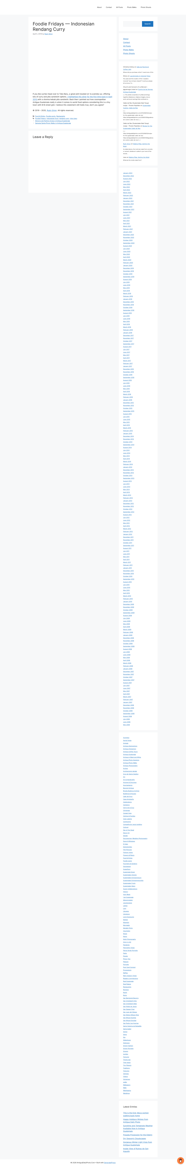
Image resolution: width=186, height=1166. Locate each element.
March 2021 (127, 226)
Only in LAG (127, 942)
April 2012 (126, 526)
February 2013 (128, 498)
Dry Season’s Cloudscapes (134, 1138)
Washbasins (127, 1090)
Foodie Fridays (40, 118)
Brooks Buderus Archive (131, 791)
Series (125, 1032)
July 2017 (126, 349)
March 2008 (127, 663)
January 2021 (127, 232)
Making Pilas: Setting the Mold (139, 157)
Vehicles (126, 1074)
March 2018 (127, 327)
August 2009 (127, 615)
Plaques (125, 962)
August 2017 (127, 346)
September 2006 (128, 713)
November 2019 (128, 271)
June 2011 (126, 554)
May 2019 (126, 288)
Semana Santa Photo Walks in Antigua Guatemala (53, 123)
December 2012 (128, 503)
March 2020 (127, 260)
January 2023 (127, 173)
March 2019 (127, 293)
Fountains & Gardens (130, 864)
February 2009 (128, 632)
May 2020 (126, 254)
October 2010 (127, 576)
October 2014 (127, 442)
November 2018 (128, 304)
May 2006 (126, 725)
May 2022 (126, 187)
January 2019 (127, 299)
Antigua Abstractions (130, 746)
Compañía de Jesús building (132, 824)
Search (148, 24)
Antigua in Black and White (132, 757)
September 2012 (128, 512)
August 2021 (127, 212)
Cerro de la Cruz (128, 807)
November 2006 (128, 708)
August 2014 (127, 447)
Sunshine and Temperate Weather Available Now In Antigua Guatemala (138, 1128)
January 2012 (127, 534)
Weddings (126, 1093)
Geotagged (127, 866)
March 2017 (127, 360)
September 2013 (128, 478)
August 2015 (127, 414)
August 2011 (127, 548)
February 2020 (128, 262)
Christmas (126, 810)
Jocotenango (127, 903)
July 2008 (126, 652)
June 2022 (126, 184)
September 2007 (128, 680)
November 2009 (128, 607)
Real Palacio (127, 984)
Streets (125, 1051)
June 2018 (126, 318)
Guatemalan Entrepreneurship (133, 880)
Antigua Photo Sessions (131, 760)
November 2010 (128, 573)
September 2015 (128, 411)
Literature (126, 914)
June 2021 (126, 218)
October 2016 (127, 374)
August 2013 (127, 481)
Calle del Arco (127, 796)
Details (125, 836)
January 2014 (127, 467)
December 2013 (128, 470)
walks (125, 1082)
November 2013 (128, 473)
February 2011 (128, 565)
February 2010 (128, 599)
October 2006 (128, 711)
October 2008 (128, 643)
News (125, 936)
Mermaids (126, 925)
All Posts (119, 7)
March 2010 (127, 596)
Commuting (127, 822)
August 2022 (127, 178)
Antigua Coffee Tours (130, 751)
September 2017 (128, 344)
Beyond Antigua (128, 788)
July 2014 (126, 450)
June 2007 (126, 688)
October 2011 (127, 543)
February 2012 (128, 531)
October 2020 (128, 240)
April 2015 (126, 425)
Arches (125, 768)
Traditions (126, 1068)
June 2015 (126, 419)
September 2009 (128, 613)
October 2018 (127, 307)
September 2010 (128, 579)
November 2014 (128, 439)
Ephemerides (127, 847)
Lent (124, 908)
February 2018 (128, 330)
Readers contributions (130, 978)
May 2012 (126, 523)
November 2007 (128, 674)
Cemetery (126, 805)
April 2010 (126, 593)
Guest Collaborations (130, 889)
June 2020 (126, 251)
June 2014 (126, 453)
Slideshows (127, 1040)
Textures (126, 1057)
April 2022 (126, 190)
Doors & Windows (129, 841)
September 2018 (128, 310)
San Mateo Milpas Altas (131, 1015)
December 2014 (128, 436)
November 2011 (128, 540)
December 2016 (128, 369)
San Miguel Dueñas (129, 1018)
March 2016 (127, 394)
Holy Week (126, 894)
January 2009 (127, 635)
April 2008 (126, 660)
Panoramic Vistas (129, 948)
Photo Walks (131, 7)
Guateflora (126, 869)
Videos (125, 1076)
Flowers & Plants (128, 855)
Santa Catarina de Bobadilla (132, 1026)
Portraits (126, 964)
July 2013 (126, 484)
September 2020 (128, 243)
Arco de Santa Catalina (130, 774)
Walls (124, 1088)
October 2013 (127, 475)
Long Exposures (128, 917)
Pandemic (126, 945)
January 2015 (127, 433)
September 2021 (128, 209)
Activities (126, 737)
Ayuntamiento (127, 785)
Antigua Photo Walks (130, 763)
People (125, 956)
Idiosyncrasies (128, 900)
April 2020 (126, 257)
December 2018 (128, 302)
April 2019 (126, 290)
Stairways (126, 1043)
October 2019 (127, 274)
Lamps (125, 906)
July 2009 (126, 618)
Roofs (125, 992)
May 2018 (126, 321)
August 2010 (127, 582)
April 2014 (126, 459)
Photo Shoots (146, 7)
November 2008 (128, 641)
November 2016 (128, 372)
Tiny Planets (127, 1065)
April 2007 (126, 694)
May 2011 (126, 557)
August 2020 (127, 246)
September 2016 (128, 377)
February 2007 (128, 699)
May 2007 (126, 691)
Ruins (125, 995)
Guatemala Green (129, 872)
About (99, 7)
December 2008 (128, 638)
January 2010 (127, 601)
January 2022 (127, 198)
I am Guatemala (128, 897)
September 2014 (128, 445)
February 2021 (128, 229)
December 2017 (128, 335)
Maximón (126, 922)
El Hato (125, 844)
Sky (124, 1037)
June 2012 (126, 520)
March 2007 (127, 697)
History (125, 892)
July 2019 (126, 282)
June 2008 (126, 655)
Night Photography (129, 939)
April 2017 (126, 358)
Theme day (127, 1060)
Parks (125, 953)
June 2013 (126, 487)
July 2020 (126, 248)
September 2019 (128, 276)
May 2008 (126, 657)
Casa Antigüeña (128, 799)
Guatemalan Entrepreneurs (132, 878)
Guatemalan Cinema (129, 875)
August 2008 (127, 649)
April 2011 (126, 559)
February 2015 (128, 431)
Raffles (125, 973)
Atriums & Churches (129, 782)
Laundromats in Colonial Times (140, 76)
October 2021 (127, 206)
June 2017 (126, 352)
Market (125, 920)
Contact (109, 7)
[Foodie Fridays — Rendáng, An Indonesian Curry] (72, 91)
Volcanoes (126, 1079)
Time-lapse (127, 1062)
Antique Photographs (130, 765)
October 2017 (127, 341)
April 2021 (126, 223)
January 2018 (127, 332)
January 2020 (127, 265)
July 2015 (126, 416)
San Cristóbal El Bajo (130, 1004)
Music (125, 934)
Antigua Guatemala (129, 754)
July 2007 (126, 685)
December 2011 (128, 537)
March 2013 (127, 495)
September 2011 (128, 545)
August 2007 (127, 683)
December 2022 (128, 176)
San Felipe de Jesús (130, 1006)
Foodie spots (51, 116)
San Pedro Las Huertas (131, 1023)
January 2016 (127, 400)
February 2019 (128, 296)
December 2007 (128, 671)
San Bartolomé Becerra (130, 998)
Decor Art (126, 833)
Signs (125, 1034)
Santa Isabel (127, 1029)
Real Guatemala (128, 981)
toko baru (73, 118)
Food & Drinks (40, 116)
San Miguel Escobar (129, 1020)
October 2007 (127, 677)
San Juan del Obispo (130, 1012)
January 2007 (127, 702)
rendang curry (64, 118)
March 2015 (127, 428)
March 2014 (127, 461)
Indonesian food (52, 118)
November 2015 (128, 405)
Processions (127, 970)
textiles (125, 1054)
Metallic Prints (128, 928)
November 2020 (128, 237)
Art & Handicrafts (129, 779)
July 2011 (126, 551)
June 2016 (126, 386)
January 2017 (127, 366)
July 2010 (126, 585)
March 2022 (127, 192)
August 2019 (127, 279)
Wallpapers (126, 1085)
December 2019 (128, 268)
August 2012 (127, 515)
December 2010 (128, 571)
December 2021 (128, 201)
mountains (126, 931)
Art (124, 777)
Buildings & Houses (129, 793)
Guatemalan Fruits (129, 883)
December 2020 (128, 234)
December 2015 (128, 402)
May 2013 (126, 489)
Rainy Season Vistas (130, 976)
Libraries (126, 911)
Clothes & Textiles (129, 816)
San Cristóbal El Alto (130, 1001)
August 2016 (127, 380)
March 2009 (127, 629)
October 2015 (127, 408)
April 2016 (126, 391)
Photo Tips (126, 959)
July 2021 (126, 215)
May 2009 (126, 624)
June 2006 (126, 722)
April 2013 (126, 492)
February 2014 (128, 464)
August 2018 (127, 313)
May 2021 (126, 220)
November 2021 (128, 204)
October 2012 (127, 509)
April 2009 (126, 627)
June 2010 (126, 587)
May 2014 (126, 456)
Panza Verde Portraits (130, 950)
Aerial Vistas (127, 740)
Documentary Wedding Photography (135, 838)
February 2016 (128, 397)
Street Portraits (128, 1048)
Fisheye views (128, 852)
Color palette (127, 819)
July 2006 (126, 719)
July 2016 (126, 383)
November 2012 (128, 506)
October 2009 (128, 610)
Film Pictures (127, 850)
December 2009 (128, 604)
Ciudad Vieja (127, 813)
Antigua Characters (129, 749)
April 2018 (126, 324)
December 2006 (128, 705)
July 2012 (126, 517)
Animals (125, 743)
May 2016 (126, 388)
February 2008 (128, 666)
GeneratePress (110, 1163)
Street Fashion (128, 1046)
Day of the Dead (128, 830)
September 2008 (128, 646)
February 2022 (128, 195)
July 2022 (126, 181)
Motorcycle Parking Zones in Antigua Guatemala (52, 121)
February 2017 (128, 363)
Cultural (125, 827)
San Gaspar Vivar (129, 1009)
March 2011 (127, 562)
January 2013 (127, 501)
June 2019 (126, 285)
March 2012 (127, 529)
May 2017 (126, 355)
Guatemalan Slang (129, 886)
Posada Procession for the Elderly (137, 1135)
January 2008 (127, 669)
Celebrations (127, 802)
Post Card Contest (129, 967)
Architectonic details (130, 771)
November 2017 (128, 338)
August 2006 (127, 716)
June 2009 (126, 621)
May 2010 (126, 590)
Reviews (126, 990)
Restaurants (60, 116)
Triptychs (126, 1071)
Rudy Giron (52, 110)
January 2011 (127, 568)
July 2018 (126, 316)
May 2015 (126, 422)
